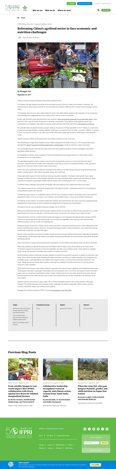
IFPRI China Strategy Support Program (21, 323)
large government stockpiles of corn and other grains (75, 119)
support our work (85, 3)
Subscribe (106, 10)
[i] (98, 10)
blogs (23, 18)
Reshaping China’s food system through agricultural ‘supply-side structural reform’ (21, 310)
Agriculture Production (66, 308)
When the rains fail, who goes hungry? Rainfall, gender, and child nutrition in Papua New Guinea (92, 390)
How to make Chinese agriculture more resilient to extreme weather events (20, 317)
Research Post (12, 383)
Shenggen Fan (25, 91)
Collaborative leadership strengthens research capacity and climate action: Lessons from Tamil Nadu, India (57, 391)
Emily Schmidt (98, 397)
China (38, 308)
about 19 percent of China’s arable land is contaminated (45, 145)
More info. (31, 467)
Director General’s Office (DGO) (39, 24)
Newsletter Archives (96, 450)
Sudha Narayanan (53, 402)
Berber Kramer (17, 399)
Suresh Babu (50, 399)
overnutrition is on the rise (85, 124)
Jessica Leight (85, 397)
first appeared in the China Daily (61, 290)
